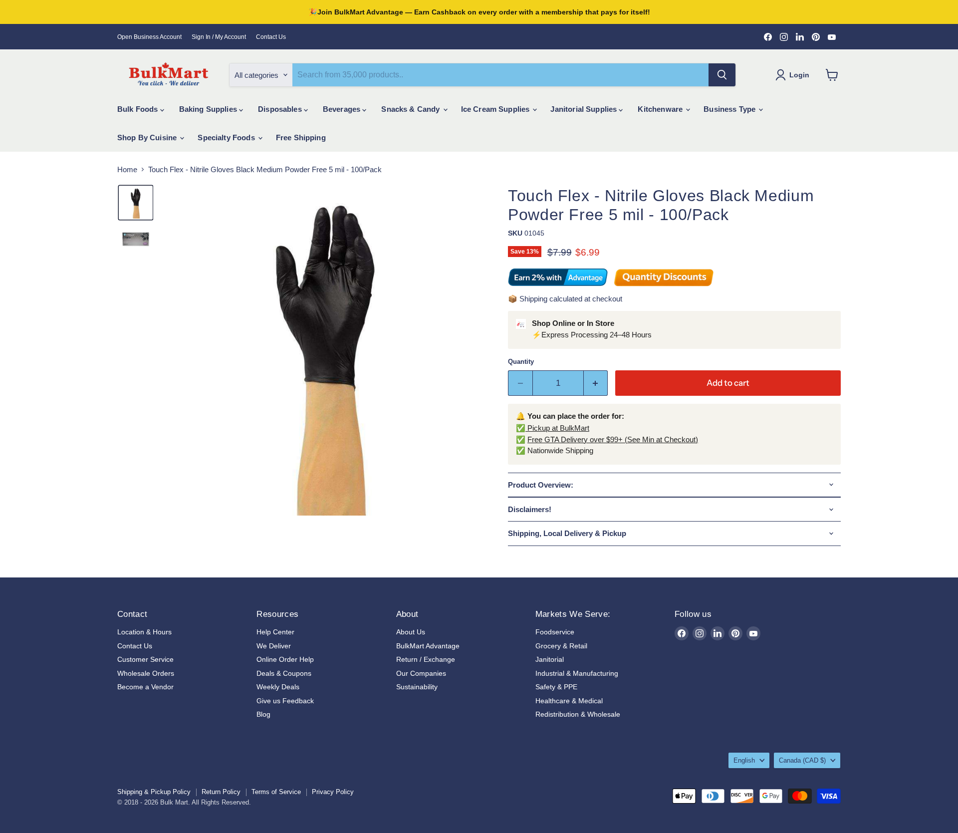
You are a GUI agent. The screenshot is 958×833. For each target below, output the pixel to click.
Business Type (730, 109)
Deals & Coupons (283, 673)
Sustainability (417, 687)
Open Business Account (149, 36)
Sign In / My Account (219, 36)
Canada (802, 760)
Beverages (343, 109)
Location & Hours (144, 632)
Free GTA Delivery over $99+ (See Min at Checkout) (612, 439)
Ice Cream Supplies (496, 109)
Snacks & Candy (411, 109)
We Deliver (273, 646)
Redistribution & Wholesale (577, 714)
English (744, 760)
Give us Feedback (285, 701)
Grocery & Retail (561, 646)
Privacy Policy (333, 792)
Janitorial (549, 659)
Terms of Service (276, 792)
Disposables (281, 109)
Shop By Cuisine (148, 137)
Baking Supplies (209, 109)
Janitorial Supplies (584, 109)
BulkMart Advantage (428, 646)
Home (127, 169)
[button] (136, 203)
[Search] (722, 74)
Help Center (275, 632)
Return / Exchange (425, 659)
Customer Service (145, 659)
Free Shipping (301, 137)
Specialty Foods (227, 137)
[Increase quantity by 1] (596, 383)
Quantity (521, 361)
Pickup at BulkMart (557, 428)
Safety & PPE (556, 687)
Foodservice (554, 632)
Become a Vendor (145, 687)
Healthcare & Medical (569, 701)
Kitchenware (661, 109)
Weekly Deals (277, 687)
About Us (410, 632)
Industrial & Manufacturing (576, 673)
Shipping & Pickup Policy (154, 792)
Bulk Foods (138, 109)
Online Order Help (285, 659)
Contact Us (271, 36)
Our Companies (421, 673)
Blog (263, 714)
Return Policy (221, 792)
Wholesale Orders (145, 673)
